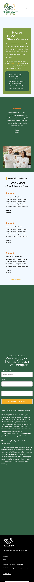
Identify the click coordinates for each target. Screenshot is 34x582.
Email (3, 389)
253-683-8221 (7, 574)
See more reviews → (17, 279)
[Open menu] (30, 8)
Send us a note (15, 64)
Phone (3, 380)
